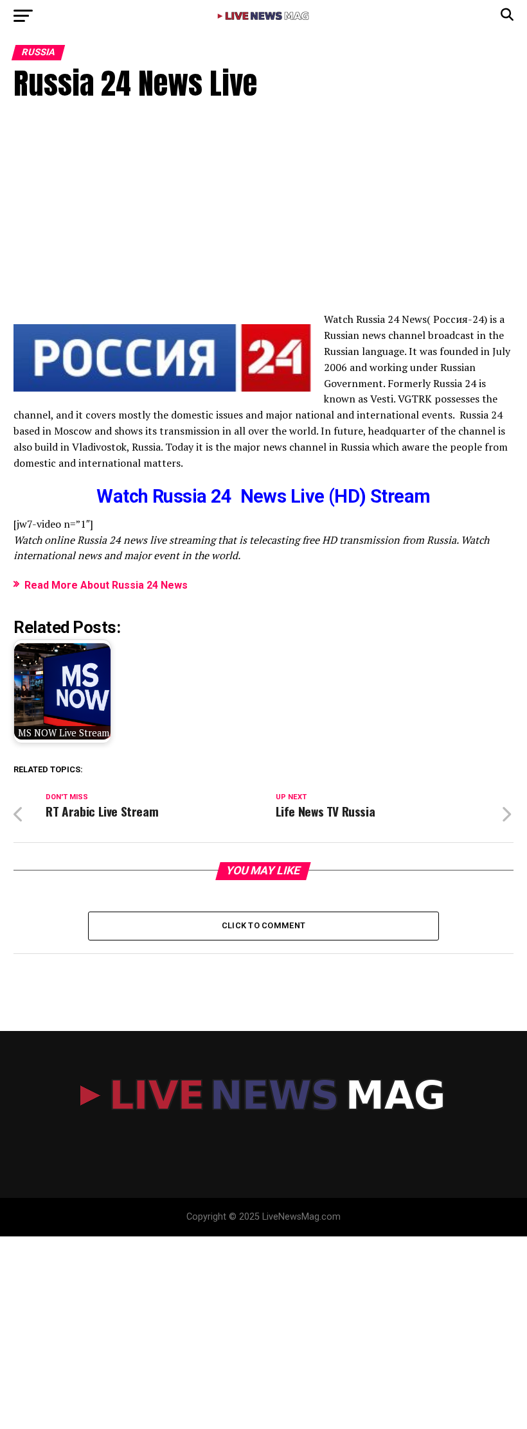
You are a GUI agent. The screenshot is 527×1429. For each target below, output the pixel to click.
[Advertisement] (263, 215)
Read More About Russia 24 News (106, 585)
